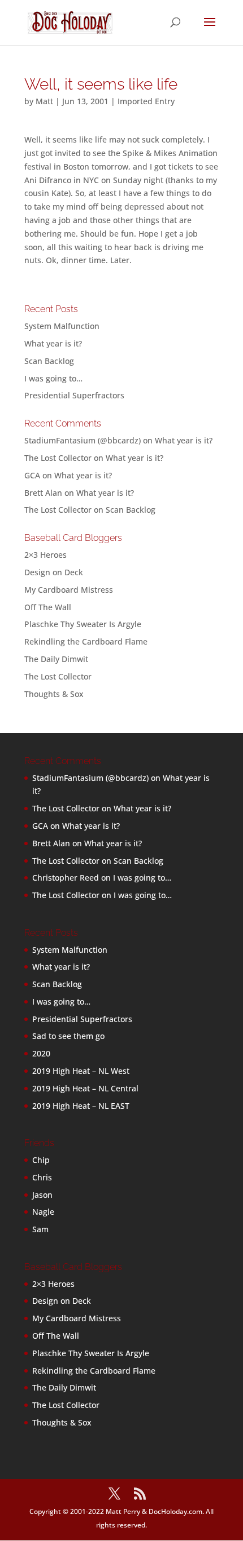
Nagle (43, 1211)
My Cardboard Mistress (68, 589)
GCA (32, 475)
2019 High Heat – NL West (80, 1070)
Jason (42, 1194)
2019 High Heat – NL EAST (80, 1105)
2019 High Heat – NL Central (85, 1088)
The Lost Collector (58, 676)
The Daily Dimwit (56, 659)
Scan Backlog (49, 361)
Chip (41, 1159)
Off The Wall (47, 607)
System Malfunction (61, 326)
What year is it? (53, 343)
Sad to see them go (68, 1036)
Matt (44, 101)
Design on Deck (53, 572)
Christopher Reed (65, 877)
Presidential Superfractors (74, 395)
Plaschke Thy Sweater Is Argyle (82, 624)
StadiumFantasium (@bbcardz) (82, 440)
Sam (40, 1229)
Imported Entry (146, 101)
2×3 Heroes (45, 554)
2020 (41, 1053)
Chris (42, 1177)
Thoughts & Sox (54, 694)
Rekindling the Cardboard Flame (85, 641)
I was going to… (53, 378)
